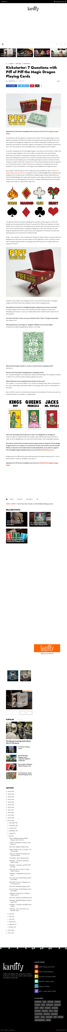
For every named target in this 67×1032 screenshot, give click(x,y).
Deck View (50, 1001)
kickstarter (27, 63)
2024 (9, 797)
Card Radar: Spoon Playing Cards (19, 858)
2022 (9, 802)
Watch (41, 1008)
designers (44, 1011)
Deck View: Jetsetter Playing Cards (18, 847)
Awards (48, 1020)
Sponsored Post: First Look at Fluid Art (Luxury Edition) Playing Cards (25, 55)
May (10, 916)
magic (55, 1011)
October (11, 828)
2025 (9, 794)
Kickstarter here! (48, 450)
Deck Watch (49, 1017)
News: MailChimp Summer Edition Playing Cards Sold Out (18, 839)
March (11, 922)
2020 (10, 807)
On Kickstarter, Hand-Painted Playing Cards (25, 774)
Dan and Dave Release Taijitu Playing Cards (25, 765)
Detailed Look (38, 1014)
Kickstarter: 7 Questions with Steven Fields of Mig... (19, 861)
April (10, 919)
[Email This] (37, 85)
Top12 (50, 1011)
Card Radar (49, 1005)
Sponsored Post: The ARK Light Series (41, 54)
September (12, 831)
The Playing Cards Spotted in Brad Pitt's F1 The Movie (18, 742)
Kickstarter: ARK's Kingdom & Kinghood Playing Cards (59, 54)
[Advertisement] (40, 26)
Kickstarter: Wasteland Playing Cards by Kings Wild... (20, 901)
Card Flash (57, 1005)
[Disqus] (33, 569)
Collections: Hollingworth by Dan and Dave (19, 874)
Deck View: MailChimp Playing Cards (19, 886)
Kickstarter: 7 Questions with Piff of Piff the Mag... (20, 866)
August (11, 833)
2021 (9, 805)
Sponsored (46, 1014)
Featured (18, 63)
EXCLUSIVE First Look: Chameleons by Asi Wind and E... (19, 883)
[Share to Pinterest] (32, 85)
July (10, 836)
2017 (9, 815)
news (44, 1001)
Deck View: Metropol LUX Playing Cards (20, 898)
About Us (4, 1)
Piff (37, 499)
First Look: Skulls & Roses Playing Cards (7, 54)
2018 (9, 813)
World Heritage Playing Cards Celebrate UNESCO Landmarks (24, 758)
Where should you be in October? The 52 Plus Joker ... (20, 850)
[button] (4, 1)
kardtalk (60, 1017)
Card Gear (54, 1008)
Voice (36, 1008)
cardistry (57, 1001)
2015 (9, 820)
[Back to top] (62, 1027)
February (12, 924)
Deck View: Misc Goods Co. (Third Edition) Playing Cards (35, 504)
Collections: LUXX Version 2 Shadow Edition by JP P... (19, 894)
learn (42, 1017)
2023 (9, 799)
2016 (9, 818)
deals (43, 1005)
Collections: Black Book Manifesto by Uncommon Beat (19, 854)
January (11, 927)
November (12, 825)
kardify (37, 1017)
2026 (9, 791)
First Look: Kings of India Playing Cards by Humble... (20, 878)
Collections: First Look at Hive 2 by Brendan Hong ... (19, 909)
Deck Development (39, 1020)
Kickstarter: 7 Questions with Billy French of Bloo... (20, 905)
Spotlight (47, 1008)
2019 (9, 810)
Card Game (54, 1014)
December (12, 823)
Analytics (37, 1011)
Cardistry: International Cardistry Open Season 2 (20, 843)
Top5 (55, 1017)
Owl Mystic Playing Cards (24, 747)
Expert (11, 63)
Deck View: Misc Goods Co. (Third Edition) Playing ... (19, 870)
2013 (9, 933)
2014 (9, 930)
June (10, 914)
